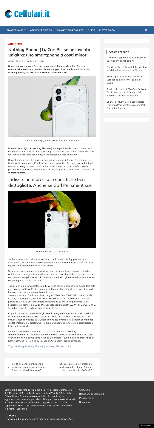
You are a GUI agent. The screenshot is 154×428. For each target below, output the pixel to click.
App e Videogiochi (41, 30)
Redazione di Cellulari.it (91, 393)
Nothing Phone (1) (35, 346)
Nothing (19, 346)
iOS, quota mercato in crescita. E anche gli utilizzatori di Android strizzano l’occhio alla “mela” (75, 367)
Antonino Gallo (35, 60)
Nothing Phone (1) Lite (58, 346)
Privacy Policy (86, 397)
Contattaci (22, 408)
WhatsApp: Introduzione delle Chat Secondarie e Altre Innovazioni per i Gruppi (124, 79)
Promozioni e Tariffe (70, 30)
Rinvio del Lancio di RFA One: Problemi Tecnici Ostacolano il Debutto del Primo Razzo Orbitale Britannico (126, 92)
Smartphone (15, 30)
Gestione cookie (146, 426)
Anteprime (15, 44)
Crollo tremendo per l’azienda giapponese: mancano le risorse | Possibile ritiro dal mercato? (29, 367)
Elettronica (107, 30)
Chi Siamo (84, 389)
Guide (91, 30)
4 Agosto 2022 (16, 60)
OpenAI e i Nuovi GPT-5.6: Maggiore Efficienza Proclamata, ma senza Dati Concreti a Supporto (125, 104)
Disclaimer (84, 402)
